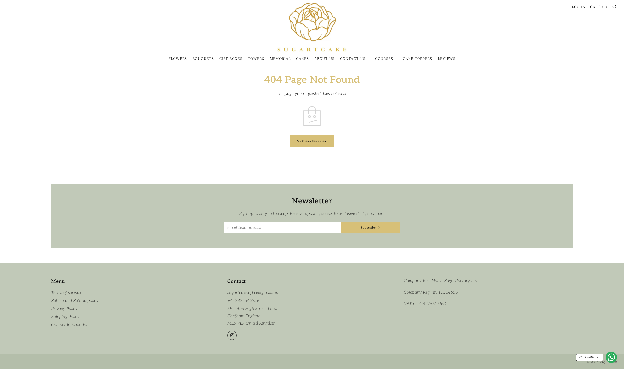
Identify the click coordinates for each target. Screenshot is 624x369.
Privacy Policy (64, 308)
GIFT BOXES (231, 58)
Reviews (447, 58)
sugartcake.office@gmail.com (253, 292)
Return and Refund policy (74, 300)
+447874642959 (243, 300)
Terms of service (66, 292)
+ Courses (382, 58)
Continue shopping (312, 140)
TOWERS (256, 58)
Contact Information (69, 324)
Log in (578, 7)
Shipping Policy (65, 316)
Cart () (598, 7)
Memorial (280, 58)
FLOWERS (178, 58)
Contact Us (353, 58)
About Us (324, 58)
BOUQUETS (203, 58)
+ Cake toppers (415, 58)
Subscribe (368, 227)
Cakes (302, 58)
